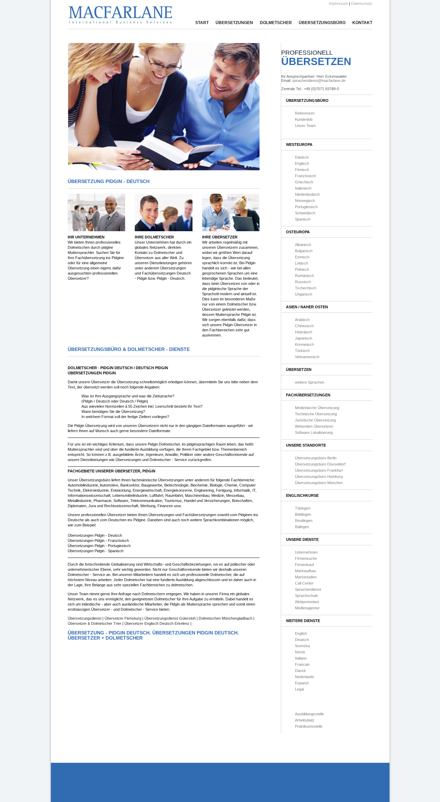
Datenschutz (361, 3)
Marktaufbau (305, 571)
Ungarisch (303, 294)
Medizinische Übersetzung (317, 408)
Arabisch (302, 320)
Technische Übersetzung (316, 414)
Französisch (305, 176)
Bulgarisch (303, 251)
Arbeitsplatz (305, 720)
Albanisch (303, 245)
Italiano (301, 658)
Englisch (302, 163)
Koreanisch (304, 344)
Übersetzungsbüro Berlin (316, 458)
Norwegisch (305, 201)
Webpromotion (307, 602)
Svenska (302, 646)
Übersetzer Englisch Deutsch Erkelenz (156, 623)
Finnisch (302, 170)
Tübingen (302, 508)
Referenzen (305, 113)
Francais (302, 664)
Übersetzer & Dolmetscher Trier (95, 623)
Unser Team (305, 126)
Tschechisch (305, 288)
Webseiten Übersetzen (314, 426)
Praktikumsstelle (308, 726)
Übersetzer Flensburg (123, 618)
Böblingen (303, 514)
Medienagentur (307, 608)
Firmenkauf (304, 565)
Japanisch (303, 338)
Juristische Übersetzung (315, 420)
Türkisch (302, 351)
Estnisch (302, 257)
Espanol (301, 683)
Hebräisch (303, 332)
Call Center (304, 583)
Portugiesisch (306, 207)
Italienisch (303, 188)
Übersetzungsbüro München (319, 483)
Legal (299, 689)
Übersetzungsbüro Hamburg (319, 476)
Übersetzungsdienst (85, 618)
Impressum (338, 3)
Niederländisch (307, 194)
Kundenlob (303, 119)
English (301, 633)
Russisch (303, 282)
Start (202, 22)
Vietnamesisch (307, 357)
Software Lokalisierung (314, 432)
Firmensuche (306, 558)
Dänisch (302, 157)
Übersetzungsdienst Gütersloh (170, 618)
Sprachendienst (308, 589)
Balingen (302, 527)
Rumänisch (304, 276)
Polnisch (302, 269)
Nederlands (304, 677)
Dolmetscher (276, 22)
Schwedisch (305, 213)
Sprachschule (306, 596)
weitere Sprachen (309, 382)
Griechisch (304, 182)
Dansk (300, 671)
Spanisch (302, 219)
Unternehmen (306, 552)
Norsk (300, 652)
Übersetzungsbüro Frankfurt (319, 470)
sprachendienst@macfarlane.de (318, 80)
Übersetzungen (234, 22)
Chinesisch (304, 326)
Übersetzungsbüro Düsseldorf (320, 464)
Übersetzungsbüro (322, 22)
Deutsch (302, 640)
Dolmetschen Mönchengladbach (225, 618)
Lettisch (301, 263)
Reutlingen (303, 520)
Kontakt (362, 22)
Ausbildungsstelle (309, 714)
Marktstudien (306, 577)
